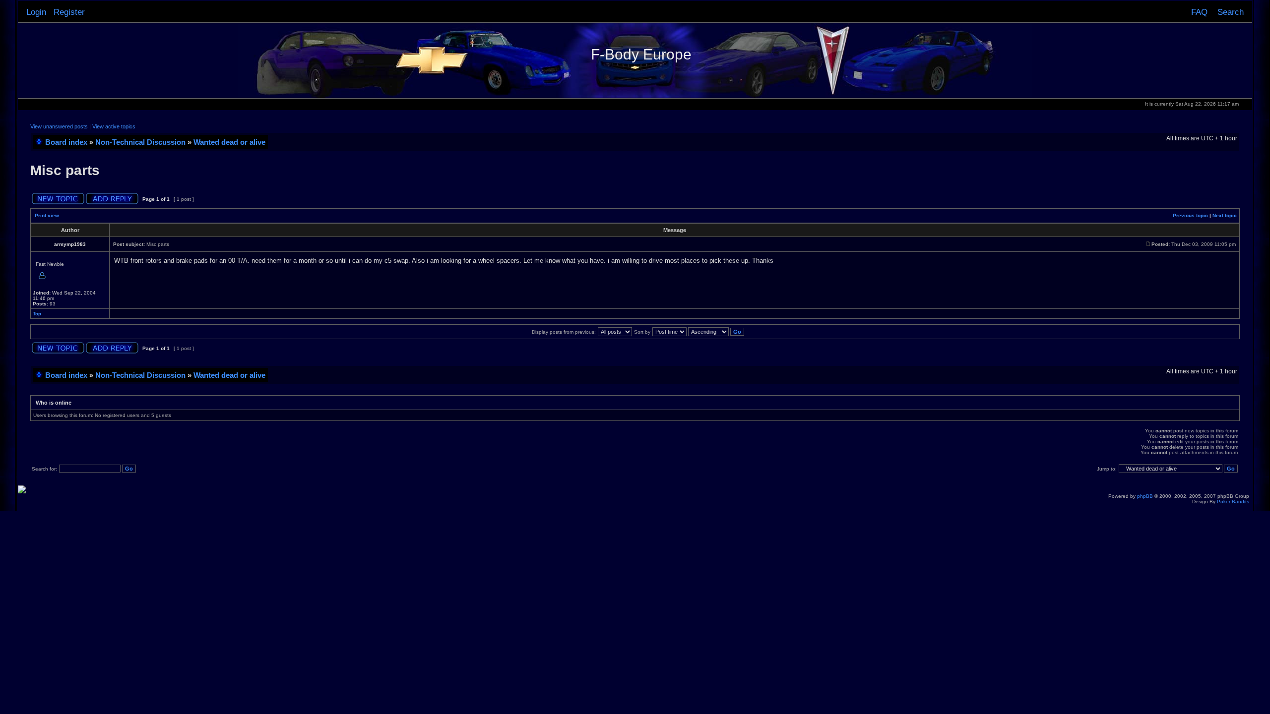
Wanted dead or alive (229, 142)
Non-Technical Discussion (140, 142)
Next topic (1224, 215)
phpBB (1145, 496)
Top (37, 313)
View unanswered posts (59, 126)
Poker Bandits (1233, 501)
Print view (47, 215)
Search (1230, 11)
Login (36, 11)
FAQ (1199, 11)
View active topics (113, 126)
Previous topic (1190, 215)
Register (69, 11)
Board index (66, 142)
